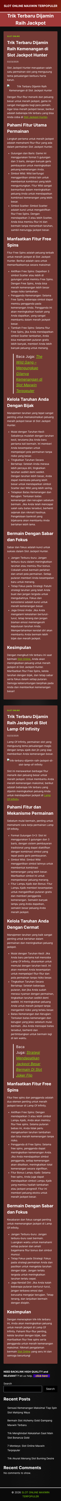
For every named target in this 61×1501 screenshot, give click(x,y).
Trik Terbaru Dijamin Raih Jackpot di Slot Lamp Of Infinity (27, 723)
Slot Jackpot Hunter (35, 117)
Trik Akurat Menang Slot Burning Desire (30, 1458)
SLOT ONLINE (13, 36)
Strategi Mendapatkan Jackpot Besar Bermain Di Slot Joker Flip (29, 1063)
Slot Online (24, 659)
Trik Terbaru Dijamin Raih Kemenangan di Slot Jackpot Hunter (27, 49)
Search (8, 1383)
